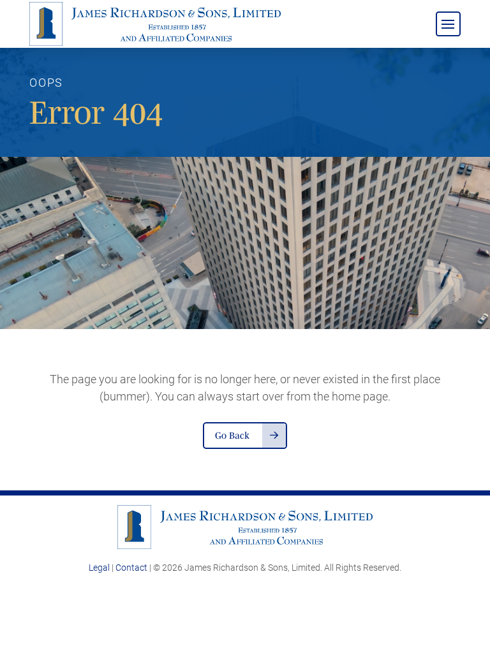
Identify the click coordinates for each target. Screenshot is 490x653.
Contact (131, 567)
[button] (448, 23)
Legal (99, 567)
